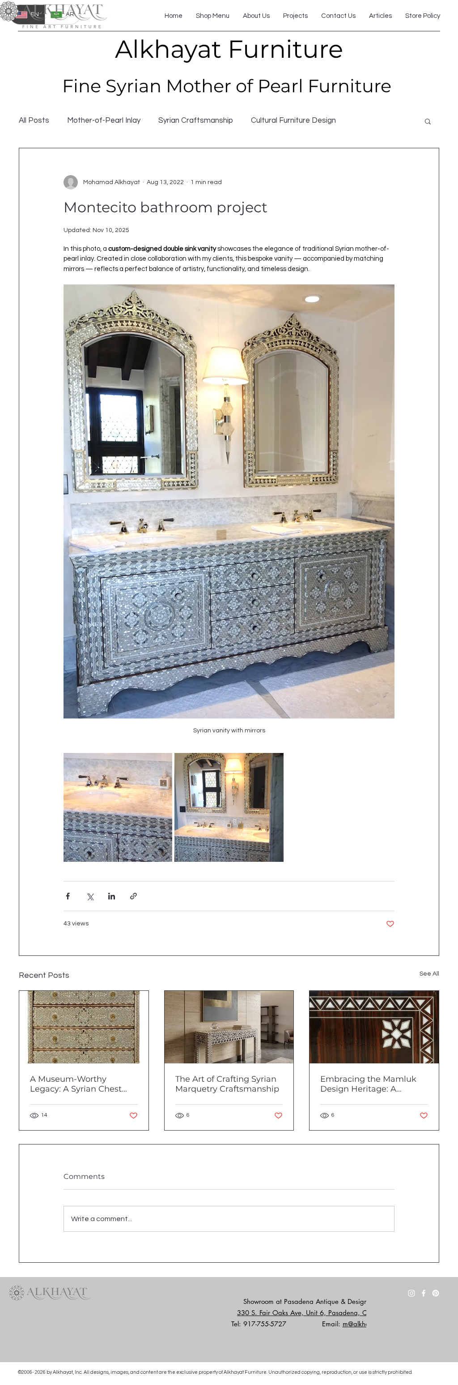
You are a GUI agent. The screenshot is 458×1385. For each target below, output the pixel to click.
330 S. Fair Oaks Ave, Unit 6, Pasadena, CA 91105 (315, 1312)
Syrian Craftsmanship (195, 120)
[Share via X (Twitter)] (89, 896)
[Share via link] (133, 896)
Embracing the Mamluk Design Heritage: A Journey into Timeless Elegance (368, 1084)
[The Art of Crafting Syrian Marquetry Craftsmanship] (229, 1027)
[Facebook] (423, 1293)
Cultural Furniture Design (293, 120)
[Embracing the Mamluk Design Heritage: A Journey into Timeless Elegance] (374, 1027)
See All (429, 974)
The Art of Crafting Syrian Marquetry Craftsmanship (227, 1084)
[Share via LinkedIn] (111, 896)
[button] (428, 121)
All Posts (34, 120)
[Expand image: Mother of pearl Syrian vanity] (228, 807)
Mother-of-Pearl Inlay (103, 120)
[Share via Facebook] (68, 896)
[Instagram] (411, 1293)
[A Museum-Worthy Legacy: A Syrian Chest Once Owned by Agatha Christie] (83, 1027)
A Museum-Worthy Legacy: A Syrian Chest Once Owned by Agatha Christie (78, 1084)
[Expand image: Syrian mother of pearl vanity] (118, 807)
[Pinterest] (435, 1293)
